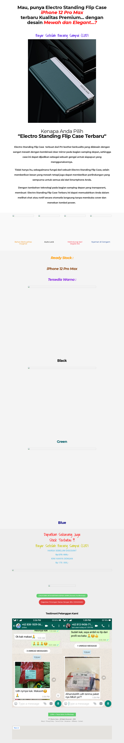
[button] (14, 663)
